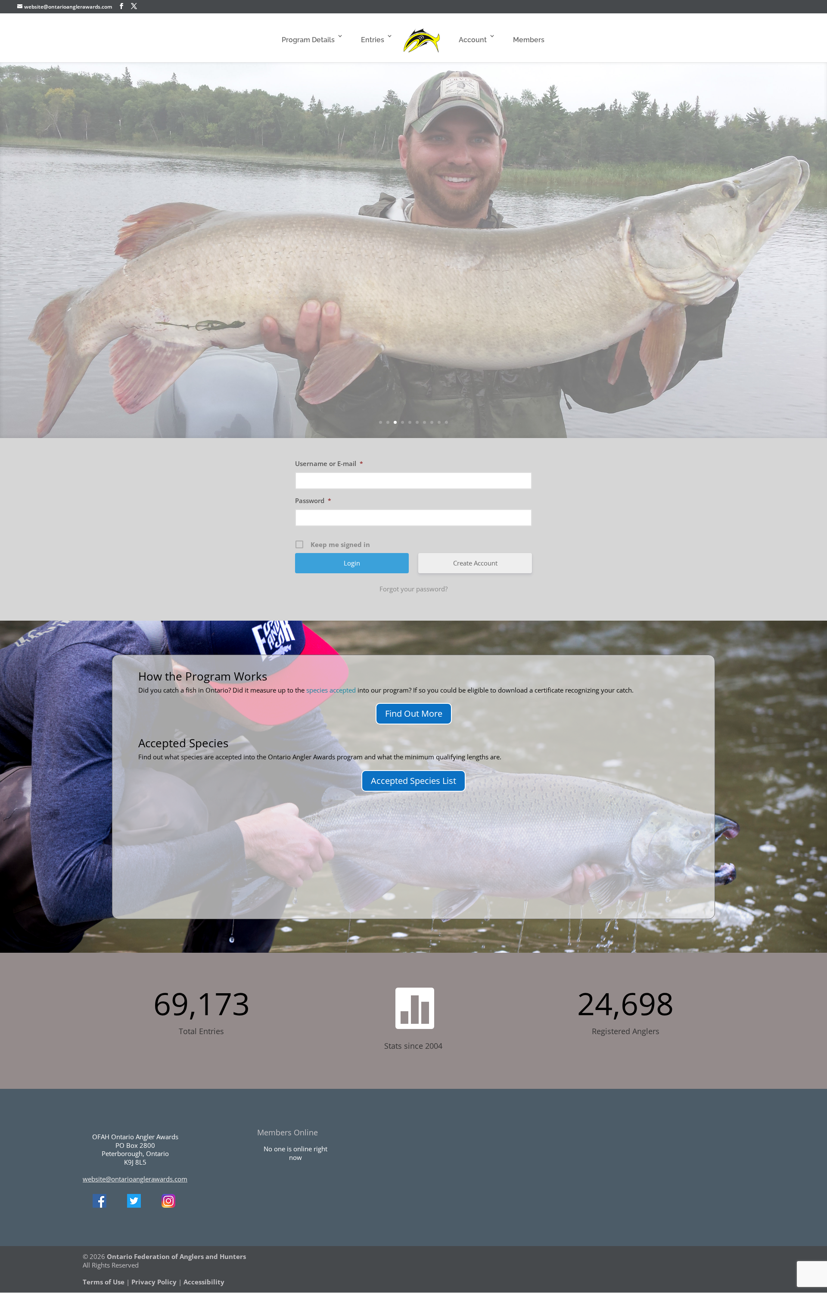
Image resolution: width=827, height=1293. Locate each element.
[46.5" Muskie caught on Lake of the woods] (127, 232)
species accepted (331, 690)
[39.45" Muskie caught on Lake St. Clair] (208, 232)
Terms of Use (103, 1281)
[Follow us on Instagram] (168, 1205)
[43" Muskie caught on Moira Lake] (126, 363)
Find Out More (413, 713)
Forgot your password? (413, 588)
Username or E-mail (329, 463)
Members (528, 40)
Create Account (475, 563)
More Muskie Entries (652, 306)
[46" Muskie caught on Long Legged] (450, 363)
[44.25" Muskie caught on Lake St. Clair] (450, 282)
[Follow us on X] (134, 1205)
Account (473, 40)
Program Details (308, 40)
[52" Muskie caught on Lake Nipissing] (369, 282)
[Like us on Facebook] (99, 1205)
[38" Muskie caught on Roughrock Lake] (531, 282)
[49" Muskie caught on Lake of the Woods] (288, 232)
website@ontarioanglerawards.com (135, 1179)
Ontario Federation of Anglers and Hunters (176, 1256)
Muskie (413, 194)
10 (446, 422)
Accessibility (203, 1281)
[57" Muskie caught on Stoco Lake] (208, 332)
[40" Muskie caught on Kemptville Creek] (531, 363)
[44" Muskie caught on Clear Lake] (369, 347)
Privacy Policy (154, 1281)
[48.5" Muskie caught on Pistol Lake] (612, 282)
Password (313, 500)
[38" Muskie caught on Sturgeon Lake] (693, 281)
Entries (372, 40)
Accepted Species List (413, 780)
